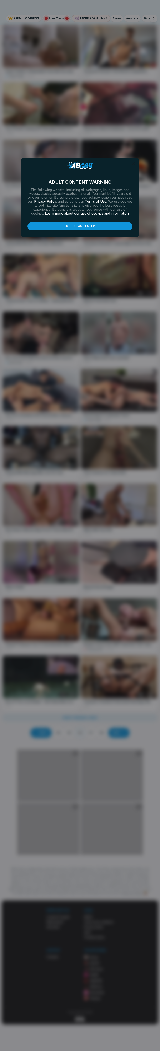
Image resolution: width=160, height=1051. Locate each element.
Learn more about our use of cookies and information (87, 213)
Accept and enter (80, 226)
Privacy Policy (45, 201)
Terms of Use (95, 201)
